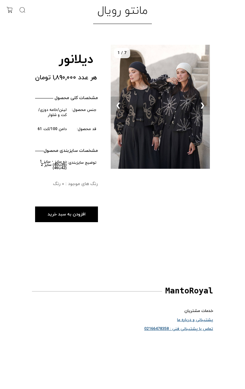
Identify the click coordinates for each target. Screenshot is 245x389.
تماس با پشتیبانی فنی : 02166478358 (178, 329)
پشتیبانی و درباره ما (195, 320)
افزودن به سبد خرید (66, 214)
